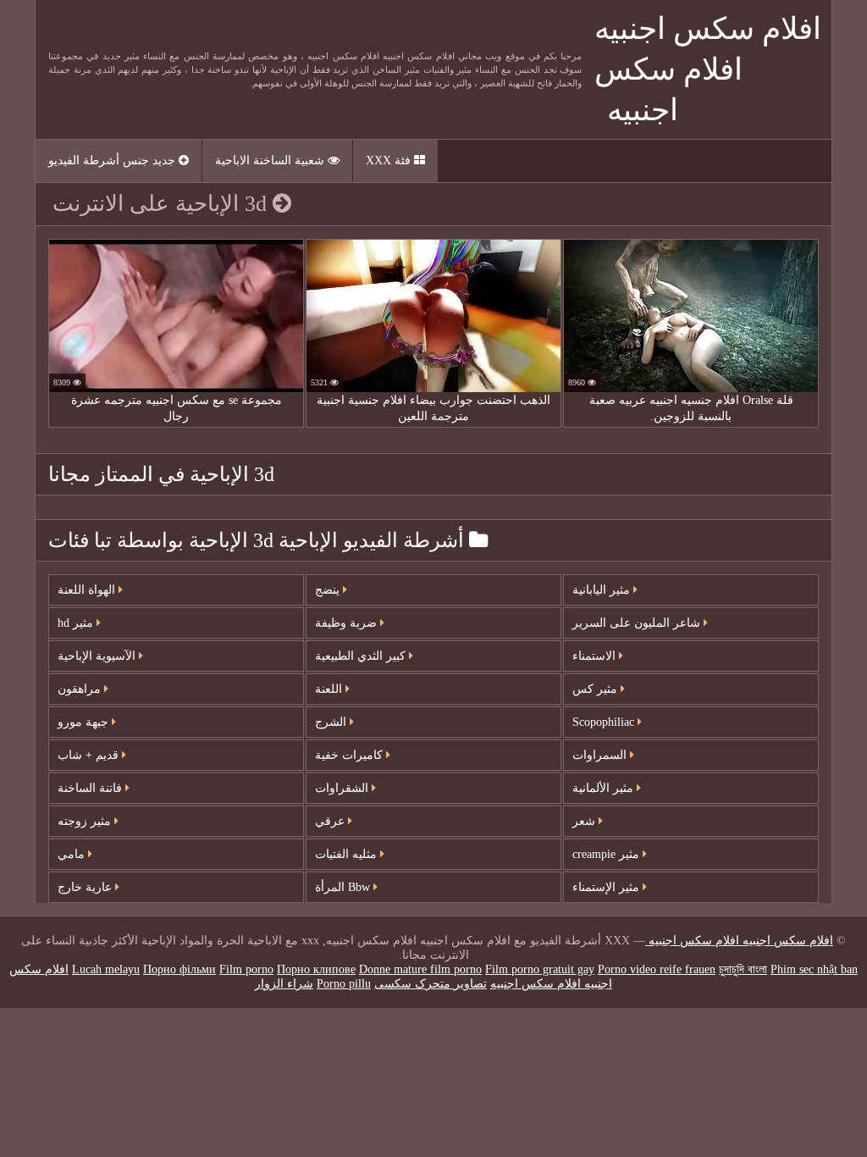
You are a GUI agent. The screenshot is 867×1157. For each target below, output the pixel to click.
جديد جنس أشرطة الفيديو (113, 160)
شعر (585, 821)
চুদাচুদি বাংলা (743, 969)
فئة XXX (390, 160)
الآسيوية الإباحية (98, 656)
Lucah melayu (106, 969)
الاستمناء (595, 656)
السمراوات (601, 755)
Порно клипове (316, 969)
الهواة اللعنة (88, 590)
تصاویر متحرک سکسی (430, 983)
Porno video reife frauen (656, 969)
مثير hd (77, 623)
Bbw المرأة (344, 887)
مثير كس (596, 689)
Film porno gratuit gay (539, 969)
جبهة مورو (85, 722)
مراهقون (81, 689)
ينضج (329, 590)
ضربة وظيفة (347, 623)
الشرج (332, 722)
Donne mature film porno (420, 969)
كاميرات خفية (350, 755)
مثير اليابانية (602, 590)
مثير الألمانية (604, 788)
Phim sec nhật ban (814, 969)
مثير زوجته (86, 821)
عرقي (331, 821)
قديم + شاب (90, 755)
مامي (73, 854)
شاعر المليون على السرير (638, 623)
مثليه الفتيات (347, 854)
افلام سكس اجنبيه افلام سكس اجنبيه (707, 69)
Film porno (246, 969)
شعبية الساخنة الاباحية (271, 160)
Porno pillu (344, 983)
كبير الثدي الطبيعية (362, 656)
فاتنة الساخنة (91, 788)
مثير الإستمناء (607, 887)
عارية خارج (86, 887)
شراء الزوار (284, 983)
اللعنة (330, 689)
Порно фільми (179, 969)
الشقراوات (343, 788)
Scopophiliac (605, 722)
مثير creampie (607, 854)
